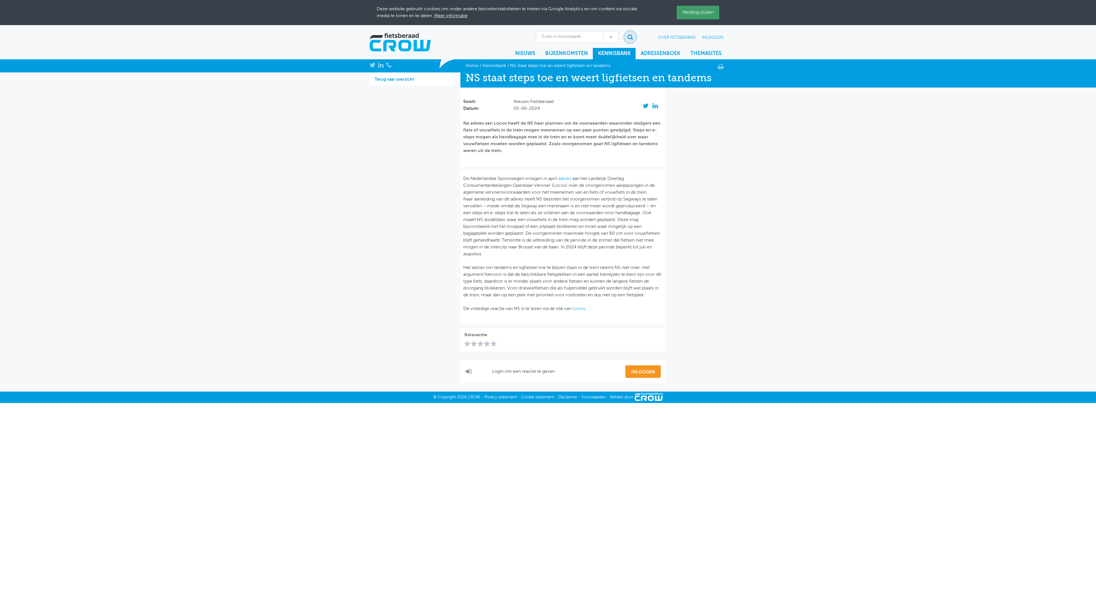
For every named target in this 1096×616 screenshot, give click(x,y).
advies (564, 179)
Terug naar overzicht (394, 80)
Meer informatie (451, 16)
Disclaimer (567, 397)
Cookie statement (537, 397)
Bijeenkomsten (566, 53)
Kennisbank (614, 53)
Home (472, 66)
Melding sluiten (698, 12)
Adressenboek (660, 53)
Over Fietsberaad (677, 38)
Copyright (447, 397)
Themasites (706, 53)
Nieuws (525, 53)
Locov (579, 309)
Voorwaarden (593, 397)
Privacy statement (500, 397)
